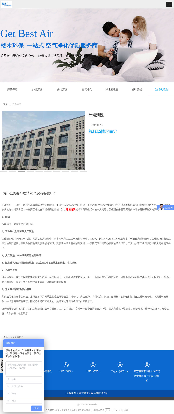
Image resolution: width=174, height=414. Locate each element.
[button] (169, 4)
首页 (5, 104)
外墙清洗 (70, 209)
